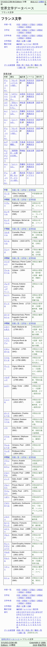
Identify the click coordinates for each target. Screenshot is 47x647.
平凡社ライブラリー (30, 175)
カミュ (6, 578)
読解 (29, 41)
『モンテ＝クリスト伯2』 (14, 82)
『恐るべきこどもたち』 (14, 105)
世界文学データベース (17, 8)
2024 (38, 173)
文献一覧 (22, 68)
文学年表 (32, 190)
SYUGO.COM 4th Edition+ (11, 2)
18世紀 (40, 24)
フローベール (6, 96)
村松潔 (22, 103)
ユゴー (6, 386)
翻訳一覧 (38, 65)
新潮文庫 (30, 103)
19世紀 (21, 27)
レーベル (27, 44)
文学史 (24, 190)
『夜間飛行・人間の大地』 (14, 153)
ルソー (6, 295)
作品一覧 (29, 65)
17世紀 (32, 24)
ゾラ (6, 428)
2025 (38, 94)
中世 (18, 24)
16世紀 (25, 24)
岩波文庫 (30, 151)
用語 (18, 41)
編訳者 (19, 44)
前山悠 (22, 80)
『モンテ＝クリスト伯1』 (14, 130)
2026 (38, 80)
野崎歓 (22, 151)
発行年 (35, 44)
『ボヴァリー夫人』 (14, 96)
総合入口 (34, 2)
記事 (24, 41)
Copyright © (34, 642)
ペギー (6, 497)
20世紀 (28, 27)
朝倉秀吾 (42, 645)
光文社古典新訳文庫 (30, 82)
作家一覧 (20, 65)
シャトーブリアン (6, 340)
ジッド (6, 479)
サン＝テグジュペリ (6, 156)
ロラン (6, 467)
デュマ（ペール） (6, 85)
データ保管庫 (9, 65)
